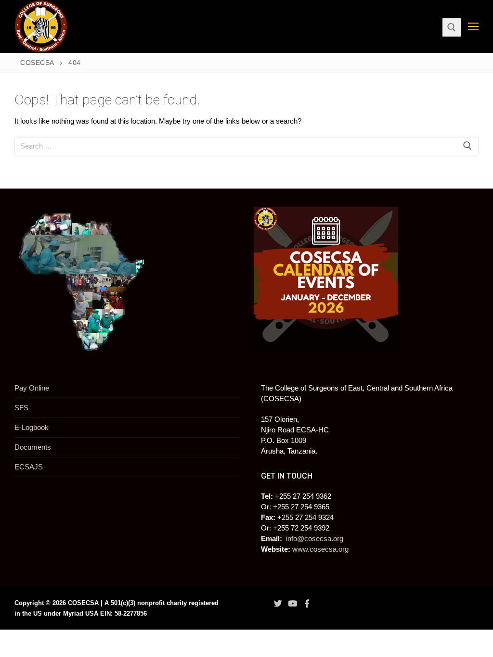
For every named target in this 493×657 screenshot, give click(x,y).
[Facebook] (307, 603)
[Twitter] (278, 603)
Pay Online (31, 388)
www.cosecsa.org (320, 549)
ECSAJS (28, 467)
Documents (32, 447)
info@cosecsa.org (314, 538)
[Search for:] (246, 146)
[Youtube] (292, 603)
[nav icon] (473, 26)
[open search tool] (451, 27)
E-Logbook (31, 427)
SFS (21, 408)
